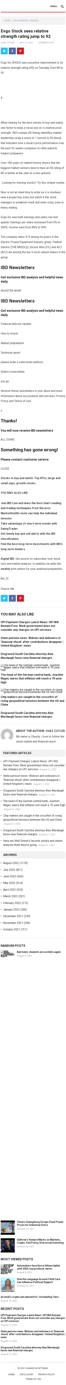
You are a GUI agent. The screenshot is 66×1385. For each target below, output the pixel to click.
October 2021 (11, 929)
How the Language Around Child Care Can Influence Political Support (38, 1281)
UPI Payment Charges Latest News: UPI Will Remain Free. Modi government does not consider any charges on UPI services (34, 765)
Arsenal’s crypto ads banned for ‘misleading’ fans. (30, 1296)
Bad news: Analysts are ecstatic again (39, 952)
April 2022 (9, 889)
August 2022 (11, 863)
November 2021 (13, 923)
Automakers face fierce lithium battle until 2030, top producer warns (38, 1267)
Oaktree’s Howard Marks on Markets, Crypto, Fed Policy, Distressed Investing (40, 1241)
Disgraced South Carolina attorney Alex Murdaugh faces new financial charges (30, 1349)
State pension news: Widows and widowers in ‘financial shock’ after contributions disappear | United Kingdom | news (31, 779)
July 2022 (9, 869)
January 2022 (11, 909)
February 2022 (12, 903)
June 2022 (9, 876)
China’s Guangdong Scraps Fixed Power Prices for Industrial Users (40, 1223)
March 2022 (10, 896)
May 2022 (9, 883)
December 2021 (13, 916)
